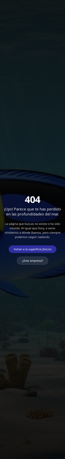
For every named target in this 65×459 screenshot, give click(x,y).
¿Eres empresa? (32, 261)
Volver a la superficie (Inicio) (32, 249)
